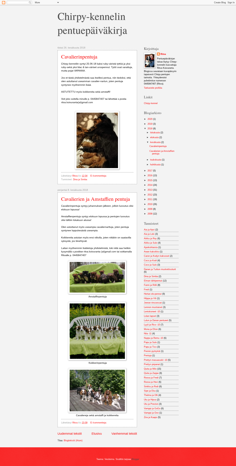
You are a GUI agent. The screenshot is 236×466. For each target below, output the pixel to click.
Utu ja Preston (151, 404)
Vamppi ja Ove (151, 412)
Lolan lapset (150, 316)
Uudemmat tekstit (70, 433)
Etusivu (97, 433)
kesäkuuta (155, 142)
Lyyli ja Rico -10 (152, 324)
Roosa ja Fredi (151, 377)
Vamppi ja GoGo (152, 408)
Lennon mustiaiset (153, 307)
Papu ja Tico (150, 347)
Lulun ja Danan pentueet (156, 320)
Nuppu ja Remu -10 (153, 338)
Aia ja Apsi (149, 229)
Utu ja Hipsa (150, 399)
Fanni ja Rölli (150, 285)
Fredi (146, 289)
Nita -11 (148, 333)
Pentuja (148, 355)
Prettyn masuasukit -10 (155, 360)
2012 (150, 194)
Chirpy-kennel (151, 103)
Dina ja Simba (80, 179)
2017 (150, 170)
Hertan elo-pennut (153, 294)
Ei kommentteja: (98, 175)
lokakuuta (155, 132)
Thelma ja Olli (151, 395)
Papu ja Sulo (150, 342)
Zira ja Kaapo (150, 417)
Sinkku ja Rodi (151, 386)
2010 (150, 204)
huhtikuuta (155, 164)
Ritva (163, 54)
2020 (150, 119)
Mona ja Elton (151, 329)
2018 (150, 128)
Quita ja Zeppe (151, 373)
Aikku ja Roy (150, 238)
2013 (150, 190)
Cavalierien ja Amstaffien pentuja (95, 198)
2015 (150, 180)
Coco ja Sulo (150, 264)
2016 (150, 175)
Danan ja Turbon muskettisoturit (160, 269)
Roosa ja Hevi (151, 382)
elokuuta (154, 137)
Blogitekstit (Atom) (73, 440)
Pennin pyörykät (152, 351)
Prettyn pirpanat (152, 364)
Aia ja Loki (149, 234)
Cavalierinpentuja (79, 56)
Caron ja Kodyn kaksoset (156, 256)
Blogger (135, 459)
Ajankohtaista (151, 247)
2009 (150, 209)
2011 (150, 199)
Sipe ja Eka (149, 390)
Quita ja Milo (150, 369)
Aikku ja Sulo (150, 242)
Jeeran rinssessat (153, 302)
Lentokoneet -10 (152, 311)
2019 (150, 124)
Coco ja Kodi (150, 260)
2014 (150, 185)
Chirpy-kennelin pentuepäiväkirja (92, 23)
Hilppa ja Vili (150, 298)
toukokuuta (156, 159)
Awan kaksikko (151, 251)
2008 (150, 213)
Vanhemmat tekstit (124, 433)
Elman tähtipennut (153, 280)
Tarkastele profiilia (153, 88)
